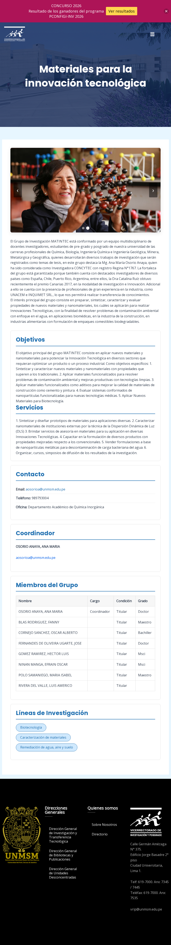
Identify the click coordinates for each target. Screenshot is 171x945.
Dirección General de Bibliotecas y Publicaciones (63, 855)
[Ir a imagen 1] (83, 228)
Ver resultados (121, 11)
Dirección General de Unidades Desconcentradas (63, 873)
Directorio (100, 834)
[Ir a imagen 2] (87, 228)
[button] (152, 34)
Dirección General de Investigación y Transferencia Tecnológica (63, 835)
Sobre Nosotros (104, 824)
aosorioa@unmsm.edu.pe (45, 489)
